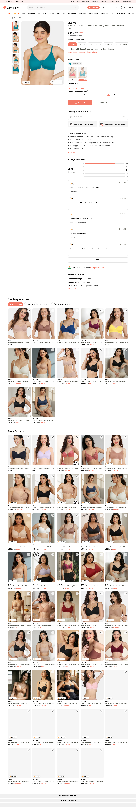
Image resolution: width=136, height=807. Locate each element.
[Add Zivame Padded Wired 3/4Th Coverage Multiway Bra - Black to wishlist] (77, 671)
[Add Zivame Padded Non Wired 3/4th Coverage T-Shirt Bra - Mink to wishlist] (101, 632)
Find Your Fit (115, 95)
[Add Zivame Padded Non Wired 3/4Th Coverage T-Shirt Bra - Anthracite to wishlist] (101, 349)
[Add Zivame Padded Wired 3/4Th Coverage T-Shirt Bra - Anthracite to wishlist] (52, 476)
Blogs (72, 1)
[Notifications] (104, 7)
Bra (15, 18)
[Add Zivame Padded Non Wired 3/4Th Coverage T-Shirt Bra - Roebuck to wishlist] (77, 349)
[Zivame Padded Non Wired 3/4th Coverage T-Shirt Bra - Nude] (43, 363)
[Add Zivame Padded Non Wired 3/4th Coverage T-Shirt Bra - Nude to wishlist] (52, 349)
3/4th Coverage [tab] (95, 44)
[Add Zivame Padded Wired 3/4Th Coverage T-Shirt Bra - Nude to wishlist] (28, 476)
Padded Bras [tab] (30, 304)
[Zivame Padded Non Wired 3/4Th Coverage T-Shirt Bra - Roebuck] (68, 363)
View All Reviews (98, 260)
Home (9, 18)
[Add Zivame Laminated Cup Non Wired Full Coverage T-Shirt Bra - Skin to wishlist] (28, 750)
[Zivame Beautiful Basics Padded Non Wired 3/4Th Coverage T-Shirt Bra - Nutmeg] (43, 323)
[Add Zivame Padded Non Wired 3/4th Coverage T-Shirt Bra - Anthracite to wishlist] (125, 349)
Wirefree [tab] (82, 44)
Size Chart (84, 95)
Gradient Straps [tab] (121, 44)
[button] (76, 8)
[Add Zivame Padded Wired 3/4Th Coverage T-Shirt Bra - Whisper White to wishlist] (52, 515)
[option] (15, 26)
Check (124, 117)
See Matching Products (88, 52)
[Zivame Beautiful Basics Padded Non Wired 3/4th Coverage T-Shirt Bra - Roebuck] (19, 323)
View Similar (57, 82)
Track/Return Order (82, 1)
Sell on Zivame (114, 1)
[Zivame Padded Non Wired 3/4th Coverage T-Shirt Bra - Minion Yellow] (116, 323)
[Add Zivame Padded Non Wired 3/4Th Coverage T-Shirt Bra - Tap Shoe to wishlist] (101, 593)
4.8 (26, 82)
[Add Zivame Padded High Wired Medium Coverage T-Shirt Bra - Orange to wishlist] (77, 437)
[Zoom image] (42, 53)
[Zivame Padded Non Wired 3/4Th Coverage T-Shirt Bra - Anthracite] (92, 363)
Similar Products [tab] (16, 304)
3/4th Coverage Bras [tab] (60, 304)
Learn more (72, 52)
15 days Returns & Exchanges (114, 124)
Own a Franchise (126, 1)
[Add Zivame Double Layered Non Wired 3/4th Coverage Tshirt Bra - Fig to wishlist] (125, 671)
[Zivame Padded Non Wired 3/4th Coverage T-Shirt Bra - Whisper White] (19, 363)
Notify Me (81, 102)
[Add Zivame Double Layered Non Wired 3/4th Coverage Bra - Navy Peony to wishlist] (125, 789)
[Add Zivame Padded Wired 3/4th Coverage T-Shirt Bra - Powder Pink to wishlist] (101, 671)
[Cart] (115, 7)
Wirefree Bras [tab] (44, 304)
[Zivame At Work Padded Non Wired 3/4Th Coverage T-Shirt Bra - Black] (19, 402)
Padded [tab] (72, 44)
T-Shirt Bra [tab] (108, 44)
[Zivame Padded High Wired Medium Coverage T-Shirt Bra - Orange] (68, 450)
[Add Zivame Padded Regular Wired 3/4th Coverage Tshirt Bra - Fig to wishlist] (125, 711)
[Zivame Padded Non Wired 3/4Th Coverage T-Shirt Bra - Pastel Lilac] (43, 450)
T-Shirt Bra (22, 18)
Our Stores (104, 1)
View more (72, 152)
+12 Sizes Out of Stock (76, 88)
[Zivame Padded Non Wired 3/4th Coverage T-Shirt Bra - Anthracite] (116, 363)
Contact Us (94, 1)
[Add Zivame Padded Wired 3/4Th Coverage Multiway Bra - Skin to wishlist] (28, 593)
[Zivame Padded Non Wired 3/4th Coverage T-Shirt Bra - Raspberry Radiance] (92, 323)
